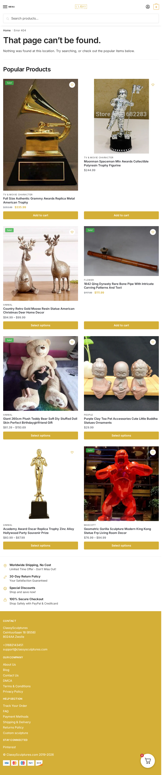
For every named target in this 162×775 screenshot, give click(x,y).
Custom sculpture (15, 733)
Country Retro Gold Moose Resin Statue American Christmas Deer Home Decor (38, 310)
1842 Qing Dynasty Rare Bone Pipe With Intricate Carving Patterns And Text (119, 286)
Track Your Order (15, 706)
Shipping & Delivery (17, 722)
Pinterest (9, 747)
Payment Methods (15, 716)
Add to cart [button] (40, 215)
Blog (6, 670)
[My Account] (147, 7)
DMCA (7, 681)
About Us (9, 664)
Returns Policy (13, 727)
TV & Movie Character (18, 194)
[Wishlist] (72, 85)
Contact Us (11, 675)
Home (7, 30)
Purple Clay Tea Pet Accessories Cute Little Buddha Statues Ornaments (121, 420)
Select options (40, 325)
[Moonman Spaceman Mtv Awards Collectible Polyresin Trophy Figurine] (121, 116)
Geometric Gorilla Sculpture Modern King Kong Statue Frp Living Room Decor (117, 531)
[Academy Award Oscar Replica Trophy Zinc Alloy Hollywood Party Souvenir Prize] (40, 483)
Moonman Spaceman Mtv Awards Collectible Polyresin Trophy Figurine (116, 163)
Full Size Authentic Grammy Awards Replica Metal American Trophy (39, 200)
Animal (7, 304)
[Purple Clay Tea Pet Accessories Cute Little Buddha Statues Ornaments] (121, 373)
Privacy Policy (13, 691)
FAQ (5, 711)
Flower (89, 280)
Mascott (90, 525)
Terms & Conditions (17, 686)
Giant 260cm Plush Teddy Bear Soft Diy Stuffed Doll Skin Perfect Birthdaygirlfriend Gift (40, 420)
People (88, 414)
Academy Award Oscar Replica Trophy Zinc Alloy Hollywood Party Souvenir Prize (38, 531)
